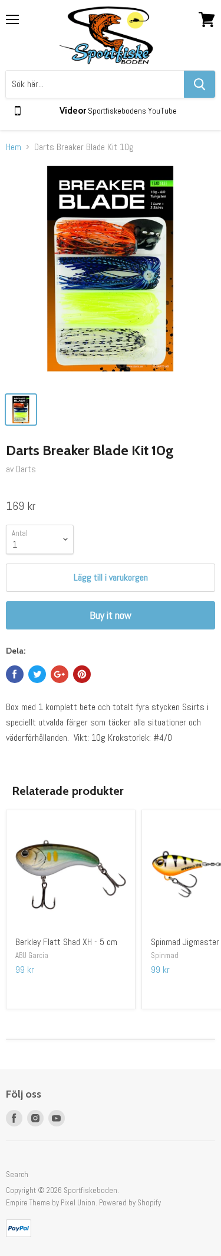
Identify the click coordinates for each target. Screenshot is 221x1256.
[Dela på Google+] (59, 674)
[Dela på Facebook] (15, 674)
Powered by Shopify (130, 1203)
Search (17, 1174)
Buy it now (110, 615)
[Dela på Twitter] (37, 674)
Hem (13, 147)
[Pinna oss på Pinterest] (82, 674)
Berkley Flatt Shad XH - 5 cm (66, 942)
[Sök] (199, 84)
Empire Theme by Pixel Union (50, 1203)
